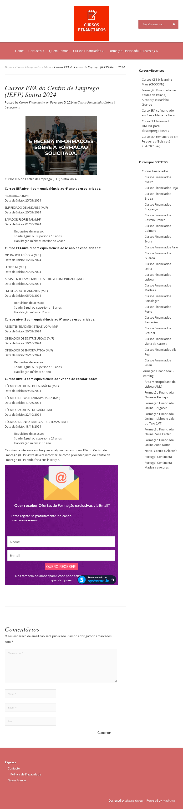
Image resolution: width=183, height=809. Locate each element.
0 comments (12, 107)
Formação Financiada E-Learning (133, 51)
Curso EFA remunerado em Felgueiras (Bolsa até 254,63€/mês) (160, 141)
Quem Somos (58, 51)
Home (19, 51)
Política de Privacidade (25, 774)
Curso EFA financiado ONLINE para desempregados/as (156, 126)
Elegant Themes (134, 800)
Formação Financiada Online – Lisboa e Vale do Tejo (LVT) (159, 418)
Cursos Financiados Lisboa (33, 67)
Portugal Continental (159, 457)
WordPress (169, 800)
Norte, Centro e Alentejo (161, 451)
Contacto (36, 51)
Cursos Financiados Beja (161, 188)
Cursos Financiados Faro (161, 247)
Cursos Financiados (88, 51)
